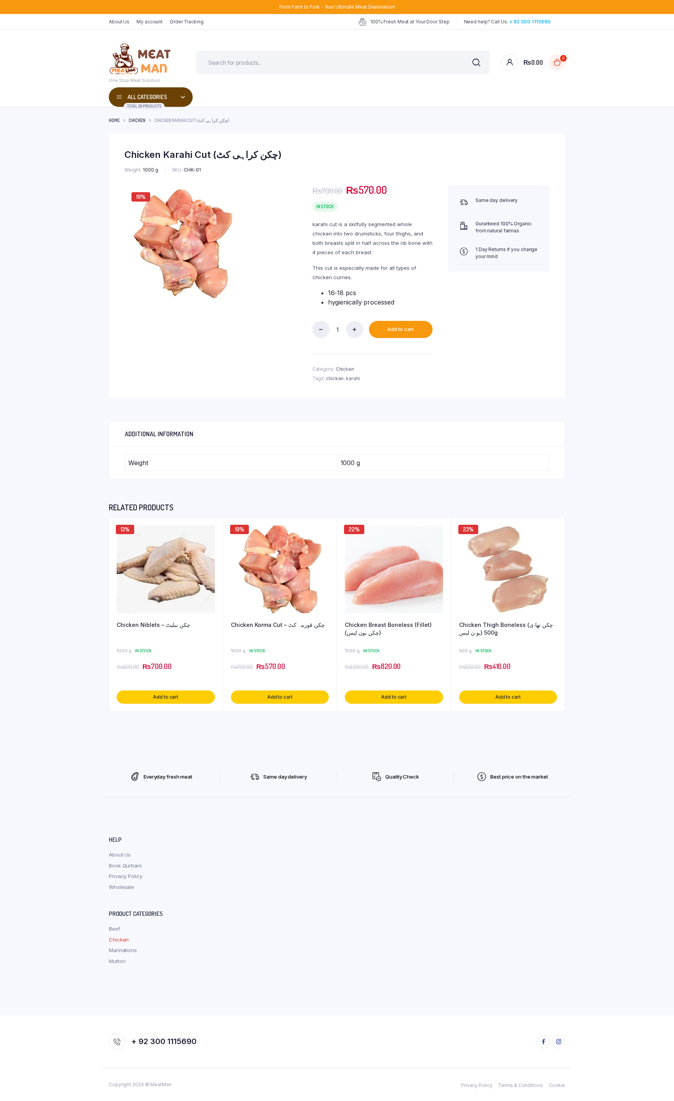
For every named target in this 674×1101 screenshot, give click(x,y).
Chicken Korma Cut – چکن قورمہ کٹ (278, 624)
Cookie (557, 1085)
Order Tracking (187, 22)
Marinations (123, 950)
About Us (119, 22)
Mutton (117, 961)
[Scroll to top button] (656, 1083)
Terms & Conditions (520, 1085)
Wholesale (121, 887)
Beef (114, 929)
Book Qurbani (125, 865)
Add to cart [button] (165, 697)
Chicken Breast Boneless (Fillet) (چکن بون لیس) (388, 628)
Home (114, 120)
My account (150, 22)
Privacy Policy (125, 876)
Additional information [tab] (159, 434)
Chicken (137, 120)
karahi (353, 378)
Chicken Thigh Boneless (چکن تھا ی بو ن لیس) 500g (506, 628)
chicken (335, 378)
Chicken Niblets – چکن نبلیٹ (153, 624)
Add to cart (400, 329)
